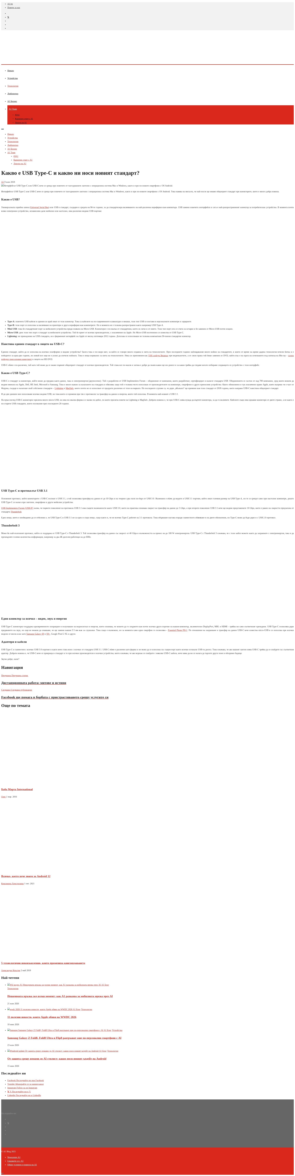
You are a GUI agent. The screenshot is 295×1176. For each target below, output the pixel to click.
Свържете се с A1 (15, 1161)
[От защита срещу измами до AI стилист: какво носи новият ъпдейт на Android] (57, 1051)
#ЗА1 (17, 115)
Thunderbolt (16, 512)
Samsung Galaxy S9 (35, 634)
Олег (3, 797)
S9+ (48, 634)
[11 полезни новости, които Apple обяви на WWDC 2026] (44, 1009)
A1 (2, 182)
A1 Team (13, 109)
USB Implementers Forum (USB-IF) (17, 508)
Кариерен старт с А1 (24, 119)
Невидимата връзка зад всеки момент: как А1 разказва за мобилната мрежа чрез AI (60, 996)
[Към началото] (2, 1173)
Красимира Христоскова (12, 883)
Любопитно (12, 94)
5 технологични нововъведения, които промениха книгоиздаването (43, 963)
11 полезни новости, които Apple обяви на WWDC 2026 (41, 1017)
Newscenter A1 (13, 1157)
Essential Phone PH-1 (177, 630)
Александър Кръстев (10, 970)
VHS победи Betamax (158, 355)
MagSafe (69, 388)
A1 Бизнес (12, 101)
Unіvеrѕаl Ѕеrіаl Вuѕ (39, 207)
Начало (10, 71)
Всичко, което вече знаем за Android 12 (25, 876)
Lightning (59, 388)
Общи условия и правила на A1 (22, 1165)
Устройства (12, 78)
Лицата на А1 (21, 122)
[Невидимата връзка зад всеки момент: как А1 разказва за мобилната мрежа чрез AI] (58, 985)
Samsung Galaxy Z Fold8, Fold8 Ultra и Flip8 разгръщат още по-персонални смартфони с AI (64, 1037)
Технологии (12, 86)
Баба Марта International (17, 789)
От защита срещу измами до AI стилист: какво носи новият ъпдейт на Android (56, 1058)
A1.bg (10, 4)
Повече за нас (13, 7)
